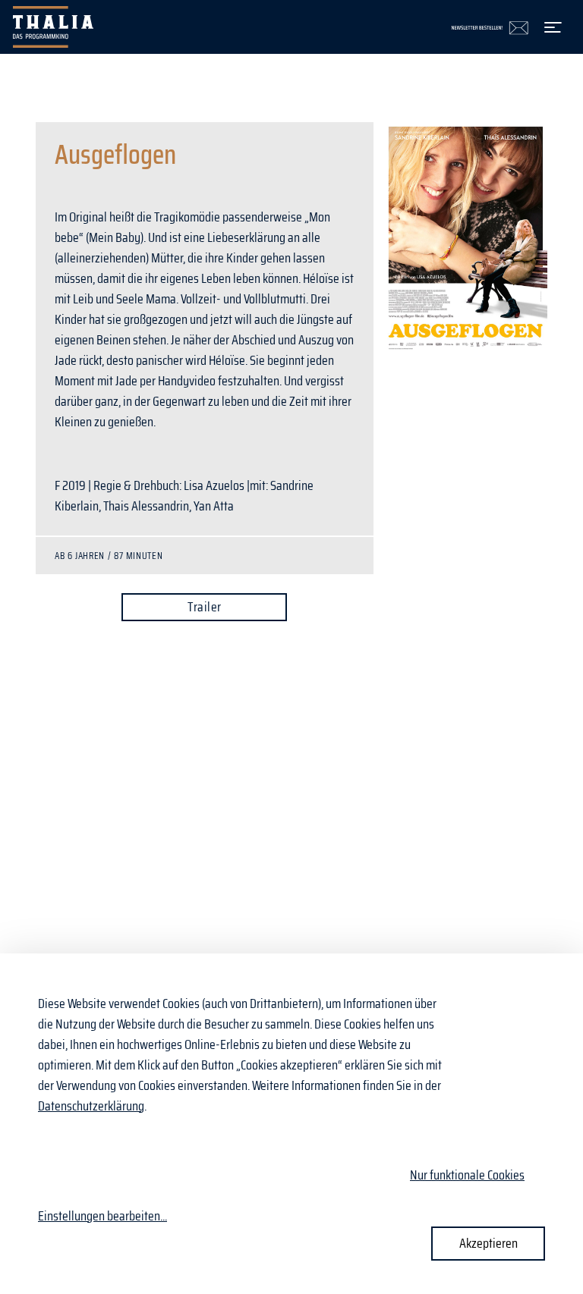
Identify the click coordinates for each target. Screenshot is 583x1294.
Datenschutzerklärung (91, 1106)
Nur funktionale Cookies (467, 1175)
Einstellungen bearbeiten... (102, 1216)
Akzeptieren (488, 1243)
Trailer (204, 606)
